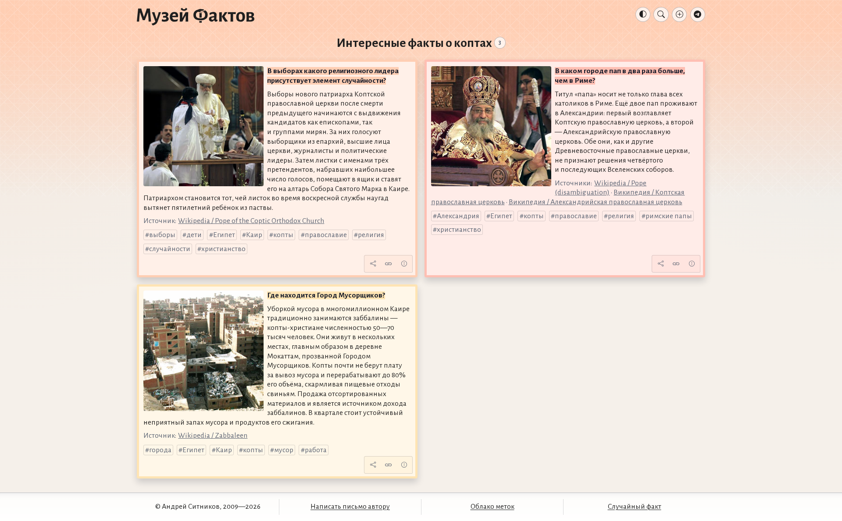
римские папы (669, 216)
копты (283, 235)
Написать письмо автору (350, 506)
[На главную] (195, 16)
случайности (169, 249)
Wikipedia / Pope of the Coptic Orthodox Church (251, 221)
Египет (224, 235)
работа (316, 450)
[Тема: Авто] (642, 14)
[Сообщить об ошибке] (404, 264)
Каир (254, 235)
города (160, 450)
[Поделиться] (373, 264)
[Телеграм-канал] (697, 14)
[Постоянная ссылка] (389, 264)
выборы (162, 235)
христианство (223, 249)
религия (371, 235)
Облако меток (492, 506)
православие (326, 235)
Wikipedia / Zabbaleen (212, 435)
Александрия (458, 216)
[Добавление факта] (679, 14)
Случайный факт (634, 506)
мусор (283, 450)
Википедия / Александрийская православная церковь (595, 202)
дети (194, 235)
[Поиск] (660, 14)
